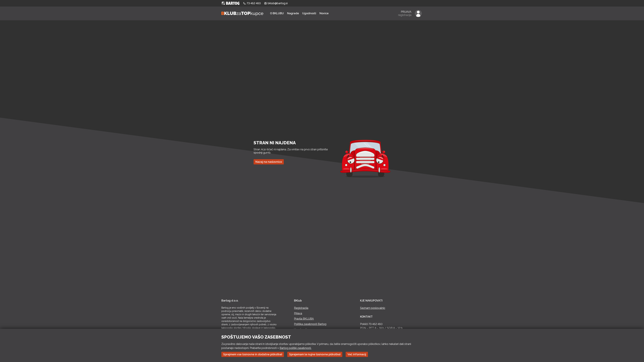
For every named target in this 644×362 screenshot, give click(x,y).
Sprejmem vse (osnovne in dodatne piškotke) (252, 354)
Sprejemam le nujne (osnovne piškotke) (314, 354)
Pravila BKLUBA (304, 318)
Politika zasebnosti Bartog (310, 324)
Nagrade (293, 13)
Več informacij (356, 354)
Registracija (301, 308)
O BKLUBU (277, 13)
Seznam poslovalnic (372, 308)
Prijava (298, 313)
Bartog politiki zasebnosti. (295, 348)
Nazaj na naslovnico (268, 161)
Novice (324, 13)
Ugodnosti (309, 13)
